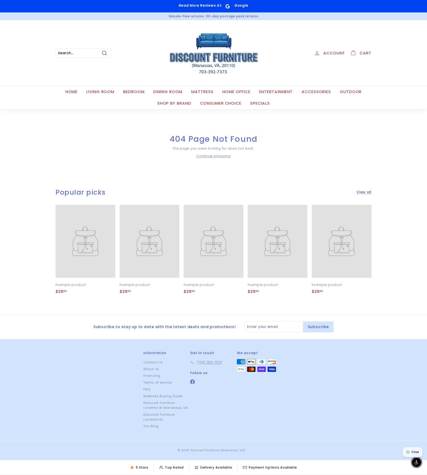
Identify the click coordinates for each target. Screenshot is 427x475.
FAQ (146, 389)
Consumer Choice (221, 103)
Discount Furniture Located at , (159, 417)
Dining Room (167, 91)
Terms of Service (157, 382)
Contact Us (153, 362)
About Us (151, 369)
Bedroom (133, 91)
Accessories (316, 91)
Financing (151, 375)
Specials (260, 103)
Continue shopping (213, 156)
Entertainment (276, 91)
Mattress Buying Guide (163, 396)
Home (71, 91)
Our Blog (151, 426)
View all (364, 192)
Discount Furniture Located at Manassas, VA (165, 405)
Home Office (236, 91)
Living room (100, 91)
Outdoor (351, 91)
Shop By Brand (174, 103)
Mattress (202, 91)
